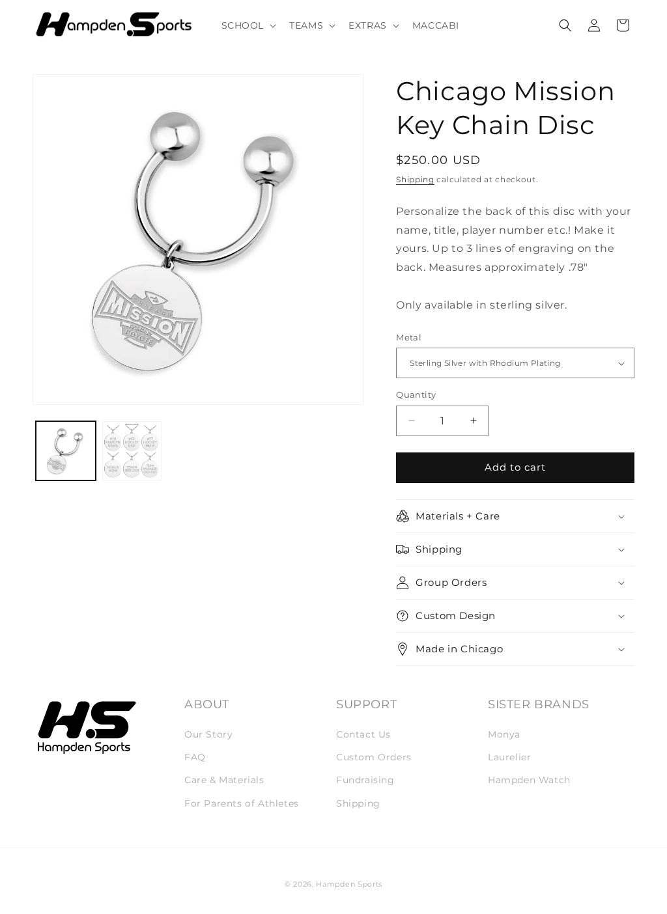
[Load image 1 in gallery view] (66, 451)
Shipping (415, 179)
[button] (248, 25)
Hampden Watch (529, 780)
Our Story (208, 734)
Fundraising (365, 780)
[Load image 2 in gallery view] (132, 451)
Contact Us (363, 734)
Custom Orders (374, 757)
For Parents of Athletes (241, 803)
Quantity (416, 394)
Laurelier (509, 757)
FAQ (195, 757)
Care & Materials (224, 780)
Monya (504, 734)
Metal (408, 337)
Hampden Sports (349, 884)
